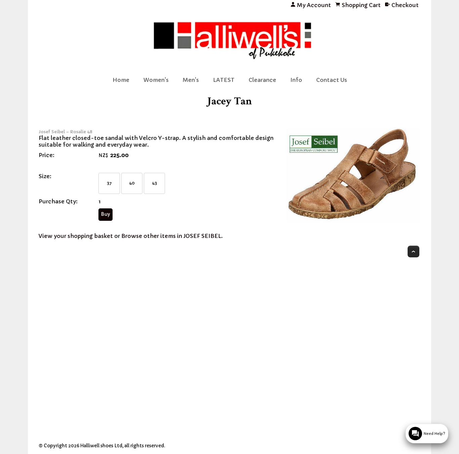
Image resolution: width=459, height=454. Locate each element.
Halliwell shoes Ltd (101, 446)
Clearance (262, 80)
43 (154, 183)
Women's (156, 80)
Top (413, 251)
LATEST (224, 80)
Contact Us (331, 80)
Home (121, 80)
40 (132, 183)
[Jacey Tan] (353, 220)
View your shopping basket (76, 236)
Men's (191, 80)
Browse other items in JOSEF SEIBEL (171, 236)
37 (109, 183)
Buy (105, 214)
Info (296, 80)
